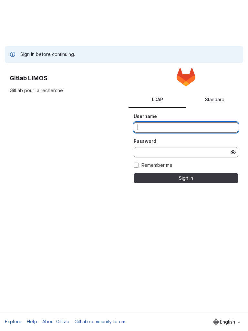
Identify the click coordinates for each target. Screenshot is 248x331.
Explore (13, 321)
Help (32, 321)
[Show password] (233, 152)
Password (145, 141)
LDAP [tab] (157, 99)
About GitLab (55, 321)
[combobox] (227, 322)
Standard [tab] (214, 99)
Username (145, 116)
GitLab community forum (100, 321)
